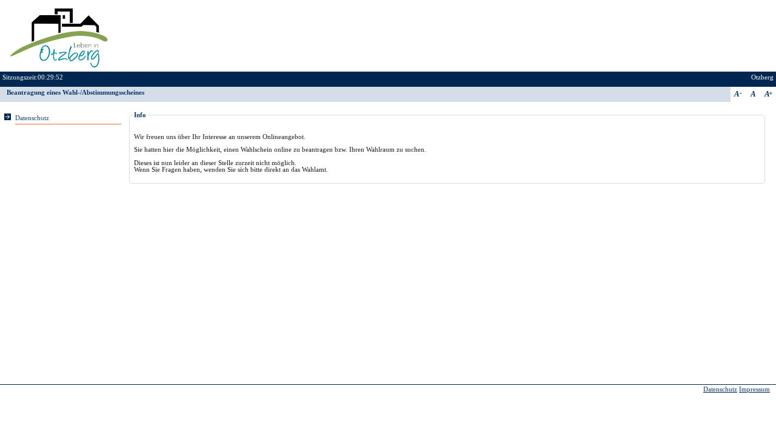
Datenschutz (32, 118)
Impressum (754, 389)
